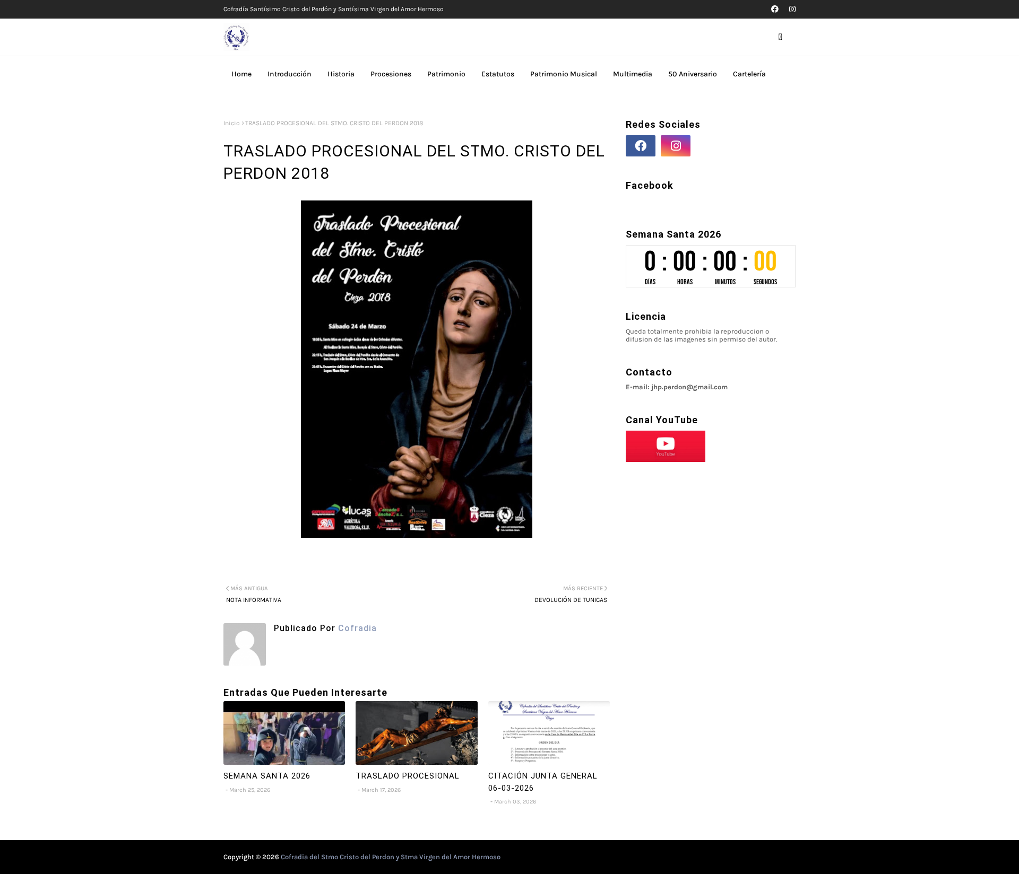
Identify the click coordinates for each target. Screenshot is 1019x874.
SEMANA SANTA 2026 (266, 776)
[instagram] (791, 9)
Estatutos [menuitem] (497, 73)
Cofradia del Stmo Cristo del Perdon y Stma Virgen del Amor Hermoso (390, 857)
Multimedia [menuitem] (632, 73)
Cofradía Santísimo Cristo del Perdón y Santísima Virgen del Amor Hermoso (333, 9)
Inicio (231, 123)
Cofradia (356, 628)
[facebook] (774, 9)
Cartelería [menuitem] (749, 73)
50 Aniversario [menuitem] (692, 73)
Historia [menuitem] (341, 73)
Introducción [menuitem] (289, 73)
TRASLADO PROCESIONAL (408, 776)
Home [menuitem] (241, 73)
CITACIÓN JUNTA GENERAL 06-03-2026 (543, 782)
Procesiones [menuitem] (390, 73)
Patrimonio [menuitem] (446, 73)
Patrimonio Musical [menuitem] (563, 73)
